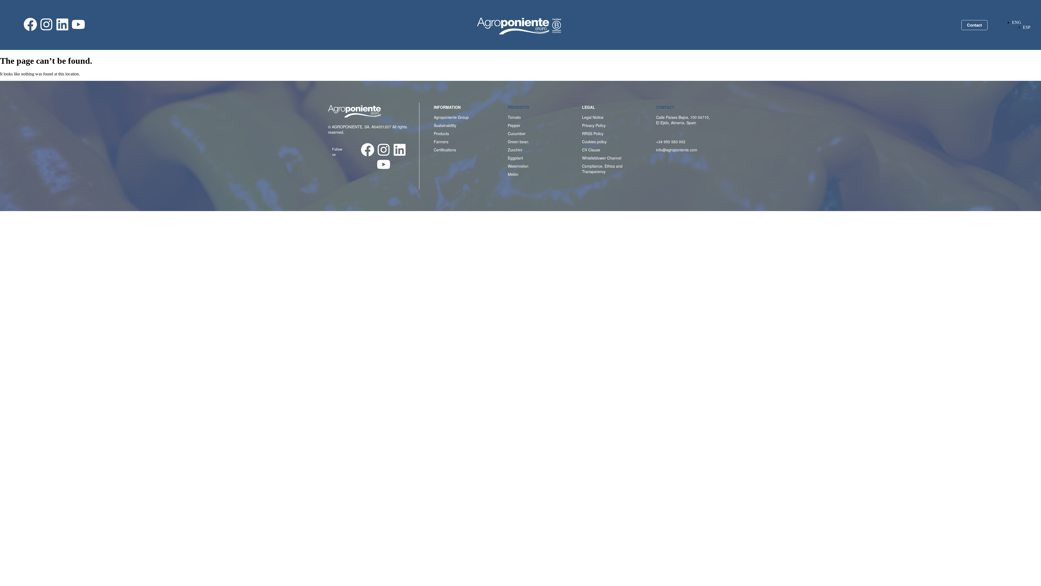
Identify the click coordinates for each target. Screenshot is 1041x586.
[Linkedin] (62, 24)
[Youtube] (78, 24)
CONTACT (665, 107)
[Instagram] (46, 24)
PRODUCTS (518, 107)
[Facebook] (30, 24)
